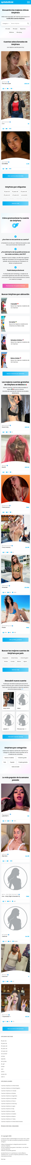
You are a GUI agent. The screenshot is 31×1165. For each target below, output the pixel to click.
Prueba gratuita (23, 762)
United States (14, 658)
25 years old (7, 195)
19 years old (15, 191)
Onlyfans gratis (22, 758)
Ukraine (6, 661)
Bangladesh (5, 658)
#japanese (23, 29)
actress (5, 198)
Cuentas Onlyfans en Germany (9, 1103)
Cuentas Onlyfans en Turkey (8, 1119)
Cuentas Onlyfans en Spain (8, 1111)
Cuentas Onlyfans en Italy (7, 1108)
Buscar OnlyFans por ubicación (15, 373)
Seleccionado (15, 767)
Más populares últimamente (15, 1029)
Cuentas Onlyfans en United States (10, 1085)
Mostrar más (15, 203)
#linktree (11, 32)
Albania (19, 661)
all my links (19, 198)
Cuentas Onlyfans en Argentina (9, 1096)
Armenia (26, 665)
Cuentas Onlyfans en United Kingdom (10, 1088)
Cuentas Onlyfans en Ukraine (8, 1093)
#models (7, 29)
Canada (12, 661)
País (5, 762)
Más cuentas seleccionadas (15, 176)
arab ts (3, 1077)
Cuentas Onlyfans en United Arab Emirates (12, 1121)
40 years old (15, 195)
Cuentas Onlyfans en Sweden (8, 1114)
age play (12, 198)
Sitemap (3, 1159)
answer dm (4, 1074)
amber (2, 1066)
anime (2, 1071)
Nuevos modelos (9, 758)
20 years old (24, 191)
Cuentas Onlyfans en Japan (8, 1106)
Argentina (18, 665)
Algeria (25, 661)
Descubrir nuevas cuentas (15, 737)
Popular (12, 762)
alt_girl (26, 198)
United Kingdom (24, 658)
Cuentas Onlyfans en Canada (8, 1091)
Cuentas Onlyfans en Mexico (8, 1116)
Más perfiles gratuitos (15, 640)
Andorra (5, 665)
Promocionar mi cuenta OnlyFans (15, 286)
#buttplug (19, 32)
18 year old (7, 191)
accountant (24, 195)
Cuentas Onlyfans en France (8, 1101)
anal (2, 1069)
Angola (11, 665)
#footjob (15, 29)
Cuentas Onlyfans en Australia (8, 1098)
